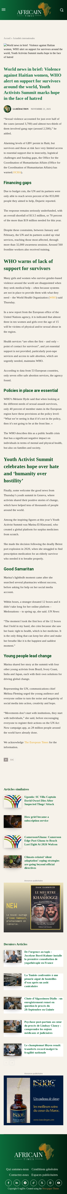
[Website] (50, 1183)
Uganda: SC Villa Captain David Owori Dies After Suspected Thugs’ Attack (40, 800)
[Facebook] (7, 770)
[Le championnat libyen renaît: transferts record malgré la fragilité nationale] (13, 1050)
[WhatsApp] (24, 770)
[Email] (41, 770)
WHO (53, 297)
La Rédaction (20, 109)
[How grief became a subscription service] (13, 821)
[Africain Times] (33, 1152)
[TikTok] (33, 1183)
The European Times (36, 742)
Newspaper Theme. (50, 1188)
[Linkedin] (33, 770)
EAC (12, 759)
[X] (16, 770)
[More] (50, 770)
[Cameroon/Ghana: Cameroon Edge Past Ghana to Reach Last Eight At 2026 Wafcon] (13, 841)
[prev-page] (6, 1062)
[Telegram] (25, 1183)
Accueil (7, 38)
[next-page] (12, 1062)
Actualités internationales (24, 38)
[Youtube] (58, 1183)
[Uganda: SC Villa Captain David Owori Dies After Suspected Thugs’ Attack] (13, 801)
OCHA (17, 172)
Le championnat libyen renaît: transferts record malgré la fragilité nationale (42, 1049)
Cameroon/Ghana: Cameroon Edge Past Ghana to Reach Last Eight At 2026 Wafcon (42, 841)
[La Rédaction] (8, 109)
